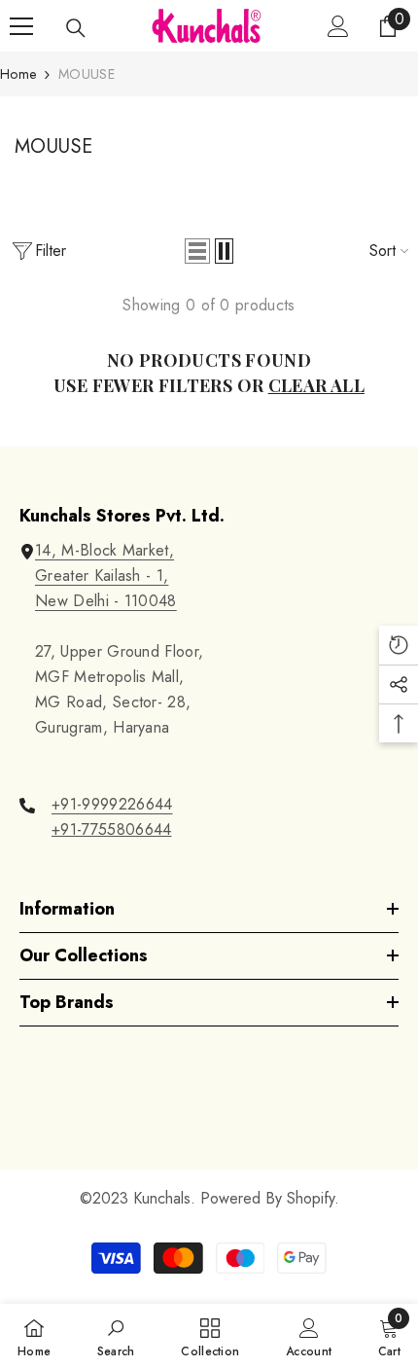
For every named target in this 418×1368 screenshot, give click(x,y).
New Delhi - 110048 (106, 601)
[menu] (21, 26)
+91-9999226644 (112, 804)
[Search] (75, 28)
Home (18, 74)
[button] (197, 251)
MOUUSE (86, 74)
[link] (116, 1336)
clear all (316, 385)
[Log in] (338, 26)
